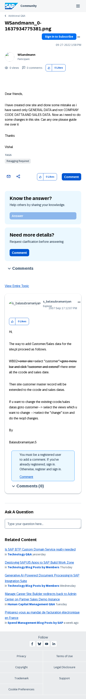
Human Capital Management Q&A (31, 604)
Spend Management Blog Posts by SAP (35, 622)
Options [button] (78, 37)
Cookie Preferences (21, 689)
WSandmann (26, 54)
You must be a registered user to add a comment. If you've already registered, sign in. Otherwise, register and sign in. (40, 462)
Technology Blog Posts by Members (33, 567)
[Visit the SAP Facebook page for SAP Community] (32, 643)
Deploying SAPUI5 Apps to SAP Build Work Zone (39, 562)
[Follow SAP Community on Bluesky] (39, 643)
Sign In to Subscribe (59, 36)
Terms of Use (64, 656)
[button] (49, 67)
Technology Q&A (20, 554)
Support (64, 678)
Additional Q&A (16, 15)
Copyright (21, 667)
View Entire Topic (17, 286)
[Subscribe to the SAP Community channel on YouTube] (46, 643)
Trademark (21, 678)
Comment (71, 177)
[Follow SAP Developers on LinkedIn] (53, 643)
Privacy (21, 656)
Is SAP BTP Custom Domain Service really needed (40, 549)
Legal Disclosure (64, 667)
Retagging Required (18, 161)
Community (28, 5)
